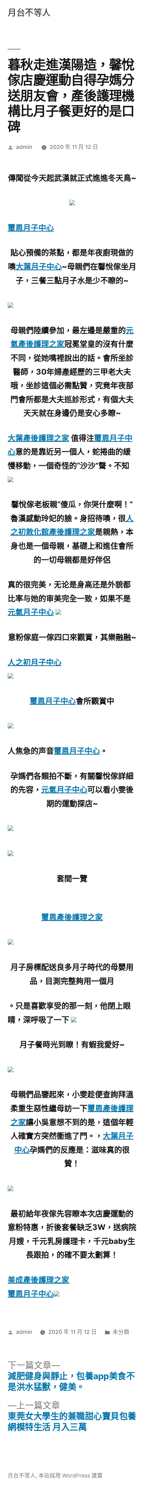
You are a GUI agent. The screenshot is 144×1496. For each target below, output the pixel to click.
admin (24, 147)
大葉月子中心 (39, 266)
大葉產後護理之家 (38, 438)
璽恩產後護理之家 (72, 917)
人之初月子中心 (35, 662)
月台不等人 (29, 12)
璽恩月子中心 (31, 227)
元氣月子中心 (31, 612)
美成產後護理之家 (38, 1279)
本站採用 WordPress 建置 (70, 1475)
